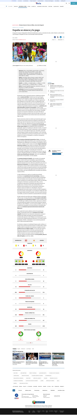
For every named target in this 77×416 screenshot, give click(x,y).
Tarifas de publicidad (46, 397)
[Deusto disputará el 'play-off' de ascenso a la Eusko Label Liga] (58, 356)
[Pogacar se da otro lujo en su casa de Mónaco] (19, 356)
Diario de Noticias (35, 395)
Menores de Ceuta (53, 378)
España (18, 348)
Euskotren (28, 378)
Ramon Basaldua (41, 365)
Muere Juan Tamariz (50, 380)
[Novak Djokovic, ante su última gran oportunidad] (32, 356)
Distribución (45, 395)
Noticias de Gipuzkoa (35, 396)
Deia (22, 395)
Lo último (51, 83)
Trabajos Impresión (57, 395)
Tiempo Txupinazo (32, 372)
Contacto (20, 390)
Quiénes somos (28, 390)
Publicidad (53, 390)
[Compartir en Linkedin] (61, 37)
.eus (14, 390)
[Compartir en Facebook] (55, 37)
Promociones (36, 390)
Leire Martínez (23, 372)
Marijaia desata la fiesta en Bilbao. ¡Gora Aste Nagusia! (31, 25)
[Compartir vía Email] (63, 37)
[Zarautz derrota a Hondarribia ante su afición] (45, 356)
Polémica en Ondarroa (18, 380)
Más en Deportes (18, 351)
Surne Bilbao (16, 375)
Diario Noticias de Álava (25, 396)
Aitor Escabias (28, 364)
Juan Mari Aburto (42, 372)
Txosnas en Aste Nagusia (54, 372)
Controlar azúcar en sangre (32, 380)
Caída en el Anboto (37, 378)
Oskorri (45, 378)
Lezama (41, 380)
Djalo (58, 380)
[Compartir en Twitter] (58, 37)
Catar (33, 348)
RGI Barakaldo (48, 375)
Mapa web (44, 396)
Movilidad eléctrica (24, 383)
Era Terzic (16, 372)
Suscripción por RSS (57, 396)
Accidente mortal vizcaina (37, 375)
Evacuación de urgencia (18, 378)
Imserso (15, 383)
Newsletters (45, 390)
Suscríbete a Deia (61, 390)
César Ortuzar (15, 364)
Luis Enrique (28, 348)
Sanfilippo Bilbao (25, 375)
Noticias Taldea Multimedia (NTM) (27, 397)
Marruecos (23, 348)
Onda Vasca (34, 397)
